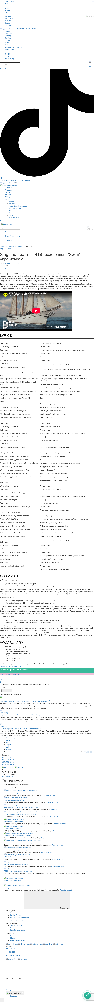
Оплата (7, 23)
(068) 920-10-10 (8, 762)
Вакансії (8, 20)
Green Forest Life (11, 49)
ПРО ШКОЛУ (9, 18)
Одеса (7, 12)
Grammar (8, 31)
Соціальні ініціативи (17, 940)
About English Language (13, 47)
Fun (6, 51)
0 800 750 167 (7, 757)
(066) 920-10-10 (8, 760)
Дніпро (7, 10)
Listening (8, 36)
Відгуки (13, 938)
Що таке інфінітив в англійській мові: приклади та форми (21, 728)
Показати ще (64, 908)
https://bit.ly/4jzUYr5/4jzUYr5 (10, 666)
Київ (6, 6)
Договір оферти (11, 990)
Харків (7, 8)
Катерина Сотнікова (12, 263)
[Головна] (5, 231)
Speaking (8, 54)
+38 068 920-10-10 (13, 955)
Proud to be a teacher (18, 930)
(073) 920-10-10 (8, 764)
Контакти (8, 25)
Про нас (13, 935)
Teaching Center (16, 925)
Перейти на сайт (49, 795)
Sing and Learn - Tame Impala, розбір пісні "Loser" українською (23, 715)
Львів (6, 3)
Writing (7, 40)
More (7, 199)
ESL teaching (9, 58)
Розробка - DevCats (13, 983)
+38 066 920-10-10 (13, 952)
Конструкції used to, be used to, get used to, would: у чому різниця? (25, 701)
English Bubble (15, 915)
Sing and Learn (5, 248)
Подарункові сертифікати (19, 917)
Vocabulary (9, 33)
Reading (8, 38)
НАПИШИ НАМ (7, 776)
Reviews (8, 45)
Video (7, 56)
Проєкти (8, 16)
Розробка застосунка (13, 985)
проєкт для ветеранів (18, 919)
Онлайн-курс (9, 1)
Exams (7, 42)
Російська (13, 996)
